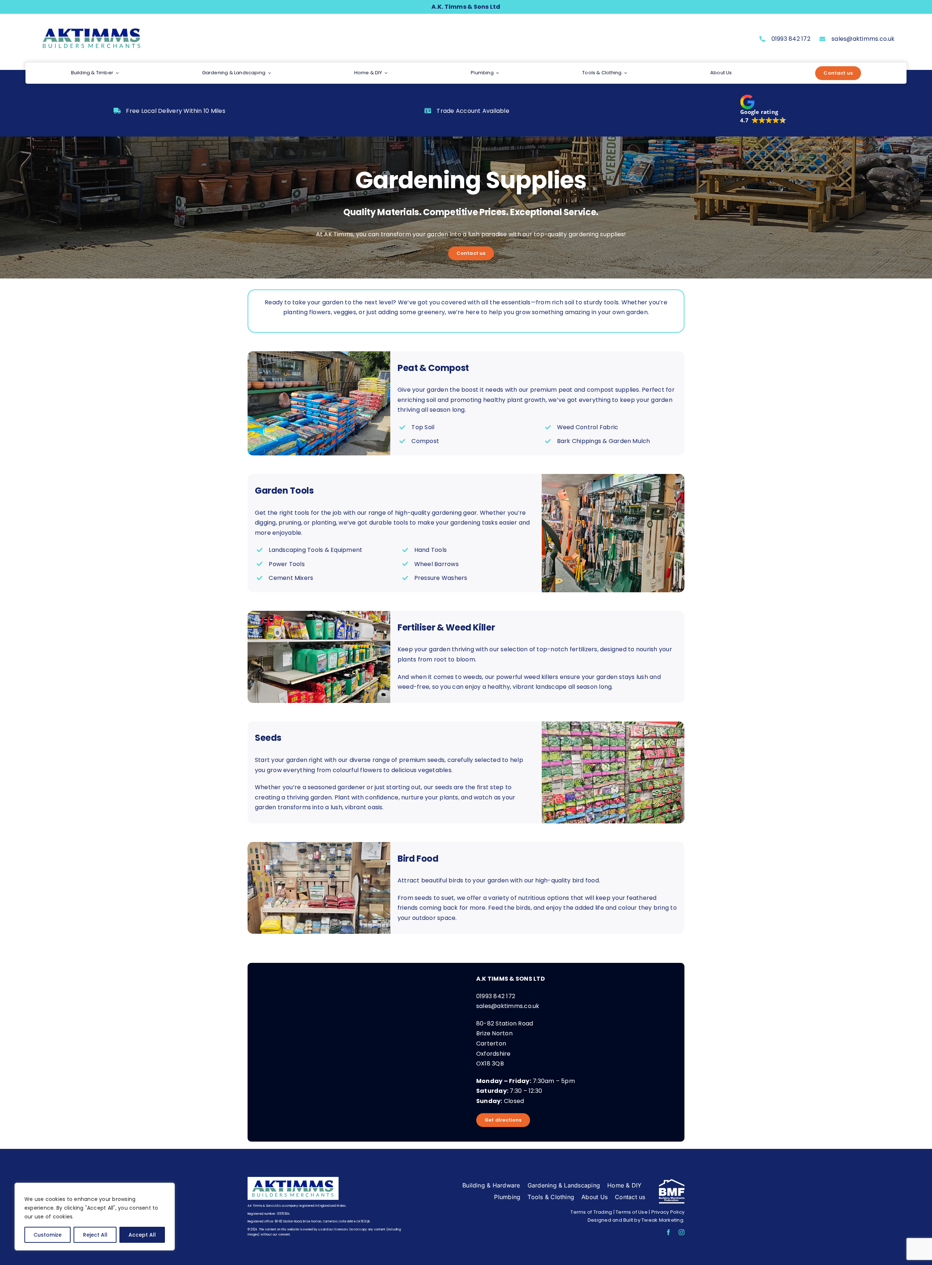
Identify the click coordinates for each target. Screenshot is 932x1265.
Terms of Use (632, 1212)
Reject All (95, 1234)
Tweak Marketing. (662, 1220)
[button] (763, 109)
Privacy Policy (667, 1212)
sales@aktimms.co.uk (863, 39)
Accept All (142, 1234)
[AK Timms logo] (91, 27)
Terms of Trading (591, 1212)
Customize (47, 1234)
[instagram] (681, 1232)
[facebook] (668, 1232)
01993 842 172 (790, 39)
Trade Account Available (473, 111)
